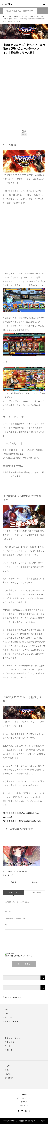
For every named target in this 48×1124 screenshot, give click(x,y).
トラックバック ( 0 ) (35, 892)
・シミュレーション (11, 1038)
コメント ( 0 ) (13, 892)
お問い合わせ (24, 1105)
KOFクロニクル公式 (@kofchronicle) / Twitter (22, 821)
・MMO (6, 1014)
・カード (7, 1046)
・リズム (7, 1066)
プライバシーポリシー (24, 1098)
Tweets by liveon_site (12, 997)
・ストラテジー (9, 1042)
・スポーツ (8, 1050)
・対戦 (6, 1070)
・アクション (9, 1018)
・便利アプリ (9, 1078)
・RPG (6, 1010)
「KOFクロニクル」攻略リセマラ (20, 11)
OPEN (24, 134)
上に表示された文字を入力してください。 (19, 956)
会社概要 (24, 1102)
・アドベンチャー (10, 1021)
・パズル (7, 1074)
